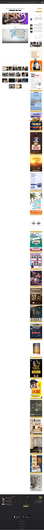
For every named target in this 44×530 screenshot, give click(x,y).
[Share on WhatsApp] (24, 506)
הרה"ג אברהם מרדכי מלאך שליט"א (12, 10)
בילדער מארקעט (21, 499)
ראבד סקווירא (18, 77)
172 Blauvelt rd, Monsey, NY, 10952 (38, 502)
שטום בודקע (31, 2)
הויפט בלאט (34, 2)
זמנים (15, 2)
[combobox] (36, 14)
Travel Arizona (22, 528)
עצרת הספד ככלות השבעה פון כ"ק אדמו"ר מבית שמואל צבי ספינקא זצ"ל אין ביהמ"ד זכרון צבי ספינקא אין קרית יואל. (37, 28)
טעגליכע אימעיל (20, 2)
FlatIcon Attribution (22, 526)
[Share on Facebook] (26, 506)
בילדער (23, 2)
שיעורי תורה (13, 2)
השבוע (11, 71)
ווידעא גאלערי (26, 499)
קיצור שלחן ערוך (5, 71)
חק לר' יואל (5, 77)
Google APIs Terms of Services (22, 523)
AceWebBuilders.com (22, 521)
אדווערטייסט (10, 2)
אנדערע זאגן (28, 2)
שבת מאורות (20, 10)
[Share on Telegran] (25, 506)
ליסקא (25, 77)
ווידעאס (25, 2)
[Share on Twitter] (27, 506)
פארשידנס (18, 2)
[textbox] (36, 14)
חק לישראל (12, 77)
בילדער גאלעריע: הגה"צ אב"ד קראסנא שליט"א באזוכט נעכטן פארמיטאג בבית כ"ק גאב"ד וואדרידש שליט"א (38, 25)
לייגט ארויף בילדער (39, 11)
